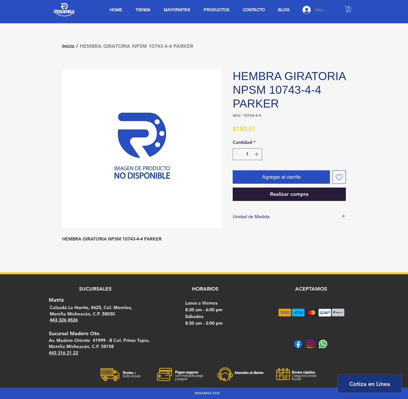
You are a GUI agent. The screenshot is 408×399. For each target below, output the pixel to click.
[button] (349, 9)
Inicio (68, 46)
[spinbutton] (247, 154)
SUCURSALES (95, 289)
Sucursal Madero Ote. (75, 333)
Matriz (56, 300)
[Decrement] (238, 154)
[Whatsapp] (323, 344)
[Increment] (257, 154)
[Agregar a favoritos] (339, 177)
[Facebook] (298, 344)
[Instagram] (310, 344)
